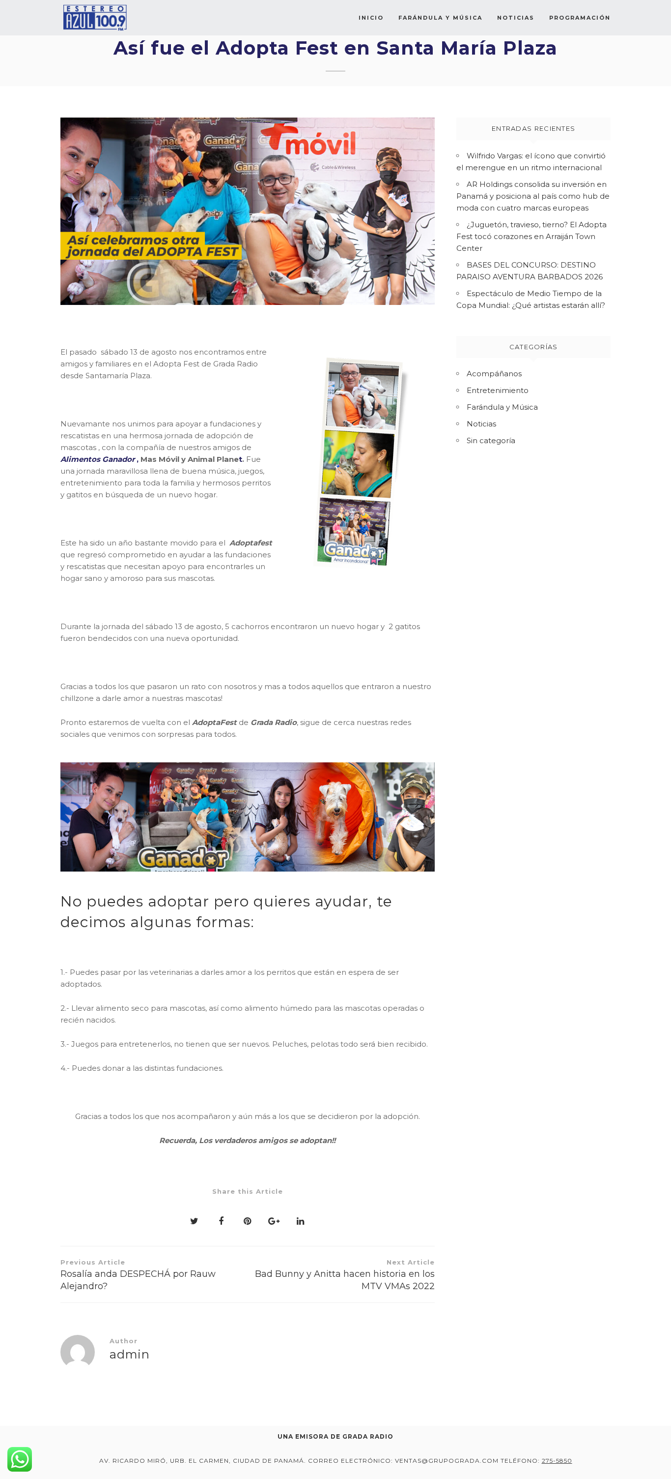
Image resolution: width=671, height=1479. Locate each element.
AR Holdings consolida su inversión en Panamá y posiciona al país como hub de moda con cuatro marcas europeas (533, 196)
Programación (580, 17)
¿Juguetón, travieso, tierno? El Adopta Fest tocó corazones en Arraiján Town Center (531, 236)
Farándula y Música (440, 17)
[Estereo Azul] (94, 17)
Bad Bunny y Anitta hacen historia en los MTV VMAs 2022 (345, 1275)
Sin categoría (491, 440)
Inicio (371, 17)
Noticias (515, 17)
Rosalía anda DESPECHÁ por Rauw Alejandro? (138, 1275)
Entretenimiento (498, 390)
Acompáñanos (494, 373)
